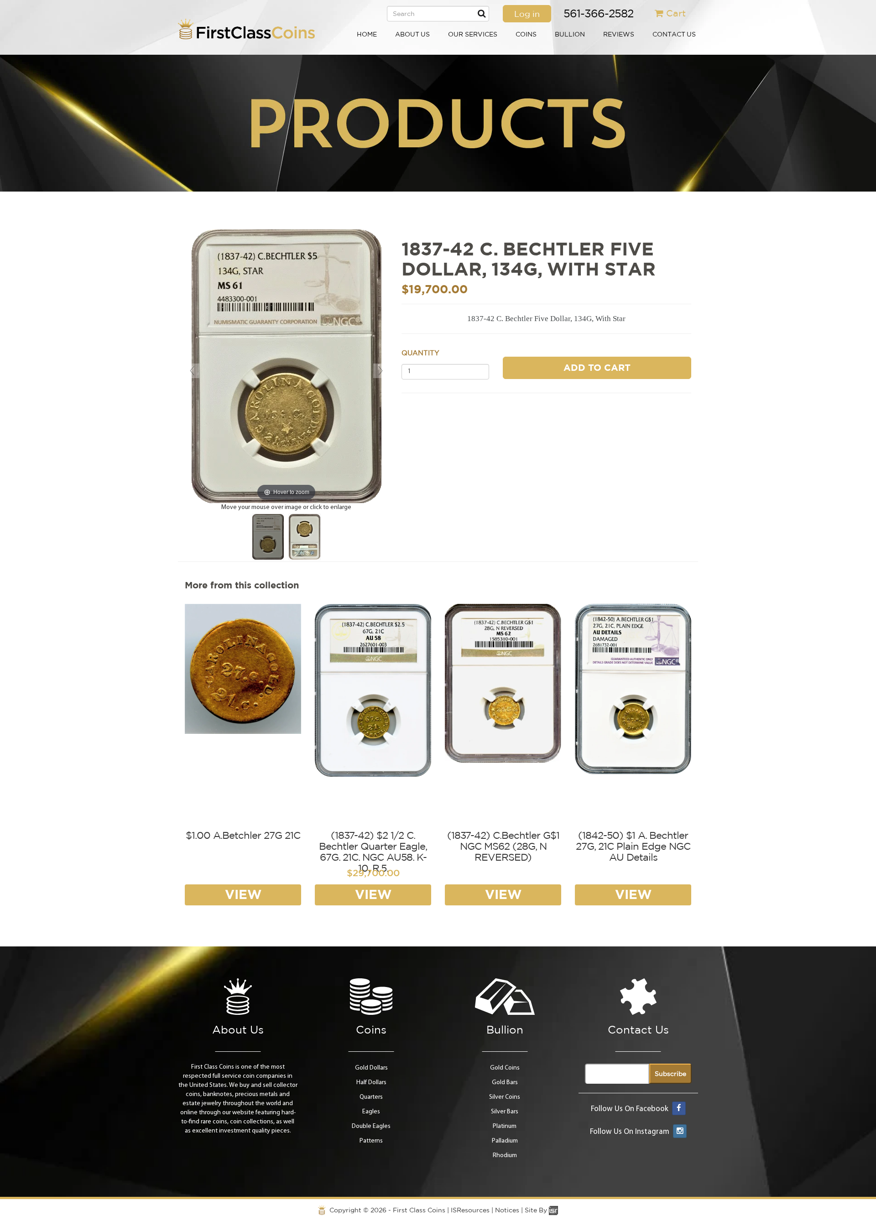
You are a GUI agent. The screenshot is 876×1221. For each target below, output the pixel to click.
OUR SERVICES (472, 34)
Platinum (504, 1126)
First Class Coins (419, 1210)
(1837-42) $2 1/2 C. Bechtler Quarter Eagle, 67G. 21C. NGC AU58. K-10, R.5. (373, 852)
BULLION (570, 34)
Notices (507, 1210)
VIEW (243, 894)
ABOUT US (412, 34)
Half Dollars (371, 1082)
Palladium (505, 1141)
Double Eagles (371, 1126)
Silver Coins (504, 1097)
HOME (367, 34)
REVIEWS (618, 34)
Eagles (371, 1111)
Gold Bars (505, 1082)
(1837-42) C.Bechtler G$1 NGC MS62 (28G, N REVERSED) (503, 846)
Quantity (420, 353)
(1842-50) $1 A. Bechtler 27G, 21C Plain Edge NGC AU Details (633, 846)
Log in (527, 13)
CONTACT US (674, 34)
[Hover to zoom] (286, 366)
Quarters (371, 1097)
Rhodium (505, 1155)
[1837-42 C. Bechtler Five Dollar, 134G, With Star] (268, 537)
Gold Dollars (371, 1068)
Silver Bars (504, 1111)
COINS (526, 34)
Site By (537, 1210)
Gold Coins (505, 1068)
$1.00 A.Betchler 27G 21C (243, 835)
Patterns (371, 1141)
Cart (676, 13)
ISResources (470, 1210)
